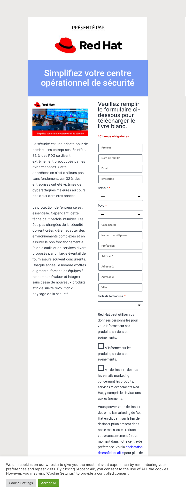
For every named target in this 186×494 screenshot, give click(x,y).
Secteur (103, 188)
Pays (101, 205)
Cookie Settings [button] (21, 483)
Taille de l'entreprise (111, 296)
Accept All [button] (48, 483)
